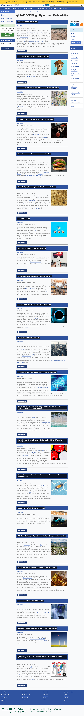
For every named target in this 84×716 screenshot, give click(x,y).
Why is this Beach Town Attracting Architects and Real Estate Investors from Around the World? (39, 407)
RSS (65, 700)
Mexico (34, 417)
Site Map (3, 700)
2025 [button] (73, 33)
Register (3, 699)
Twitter (65, 694)
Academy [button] (57, 8)
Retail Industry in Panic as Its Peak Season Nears (35, 276)
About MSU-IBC (25, 695)
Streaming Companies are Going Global (32, 248)
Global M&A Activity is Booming (29, 337)
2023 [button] (73, 39)
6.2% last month (31, 200)
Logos (44, 699)
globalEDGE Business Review (6, 14)
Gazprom (26, 327)
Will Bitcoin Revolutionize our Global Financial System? (37, 567)
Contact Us (24, 699)
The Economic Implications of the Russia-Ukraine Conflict (38, 88)
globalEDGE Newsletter (6, 18)
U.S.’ (31, 666)
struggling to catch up (38, 318)
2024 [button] (73, 36)
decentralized (35, 589)
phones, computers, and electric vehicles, (32, 32)
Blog (65, 699)
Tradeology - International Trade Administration (75, 88)
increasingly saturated (35, 261)
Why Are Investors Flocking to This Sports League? (36, 119)
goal (30, 491)
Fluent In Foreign (74, 60)
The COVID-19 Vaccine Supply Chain (31, 600)
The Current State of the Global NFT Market (33, 56)
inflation (36, 199)
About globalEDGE (5, 694)
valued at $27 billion (30, 76)
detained (39, 556)
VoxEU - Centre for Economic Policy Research (75, 94)
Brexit (45, 640)
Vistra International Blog (76, 81)
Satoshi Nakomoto (27, 577)
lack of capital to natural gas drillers (30, 326)
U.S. (31, 136)
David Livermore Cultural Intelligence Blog (75, 53)
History (2, 695)
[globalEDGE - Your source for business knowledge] (10, 5)
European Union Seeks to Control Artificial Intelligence (37, 372)
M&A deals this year (26, 355)
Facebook (66, 695)
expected (34, 452)
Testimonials (4, 697)
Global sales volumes (35, 232)
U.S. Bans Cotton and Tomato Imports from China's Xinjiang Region (42, 536)
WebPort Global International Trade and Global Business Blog (76, 100)
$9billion (32, 679)
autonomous (27, 544)
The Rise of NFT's (24, 218)
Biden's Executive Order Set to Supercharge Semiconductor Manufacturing (39, 476)
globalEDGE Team (26, 694)
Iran (43, 450)
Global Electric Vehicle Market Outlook (31, 508)
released (34, 381)
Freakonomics (74, 63)
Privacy (44, 697)
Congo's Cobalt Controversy (28, 22)
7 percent (44, 137)
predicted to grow (24, 36)
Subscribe (8, 48)
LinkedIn (66, 697)
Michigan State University (14, 703)
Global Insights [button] (6, 8)
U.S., (18, 106)
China (23, 41)
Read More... (22, 51)
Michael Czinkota (75, 78)
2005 (40, 668)
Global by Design (75, 66)
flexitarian (40, 173)
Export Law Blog (74, 57)
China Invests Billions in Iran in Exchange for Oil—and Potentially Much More (41, 441)
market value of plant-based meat (33, 175)
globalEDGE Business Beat (7, 21)
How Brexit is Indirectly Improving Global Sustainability (37, 628)
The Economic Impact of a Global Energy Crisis (34, 304)
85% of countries (26, 203)
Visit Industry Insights (8, 34)
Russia (27, 103)
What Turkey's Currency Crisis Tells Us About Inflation (37, 187)
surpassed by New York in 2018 (37, 638)
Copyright (45, 694)
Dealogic (22, 349)
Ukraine (30, 103)
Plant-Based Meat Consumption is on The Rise (34, 154)
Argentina (36, 208)
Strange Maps (74, 84)
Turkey (24, 207)
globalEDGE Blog (5, 11)
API (19, 674)
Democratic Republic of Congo (36, 41)
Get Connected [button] (40, 8)
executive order (42, 485)
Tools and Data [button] (29, 8)
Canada (21, 106)
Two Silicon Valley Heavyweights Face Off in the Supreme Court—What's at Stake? (41, 657)
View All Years (75, 42)
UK (24, 106)
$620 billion (36, 134)
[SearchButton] (81, 5)
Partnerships (25, 697)
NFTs (35, 230)
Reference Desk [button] (18, 8)
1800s (41, 517)
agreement (25, 455)
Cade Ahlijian (20, 25)
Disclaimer (45, 695)
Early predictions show (30, 288)
